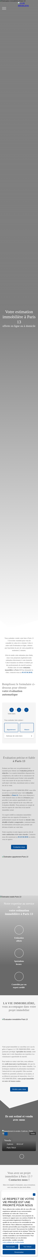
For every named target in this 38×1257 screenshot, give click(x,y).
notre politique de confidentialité (13, 1242)
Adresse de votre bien (14, 736)
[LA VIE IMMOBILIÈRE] (27, 8)
